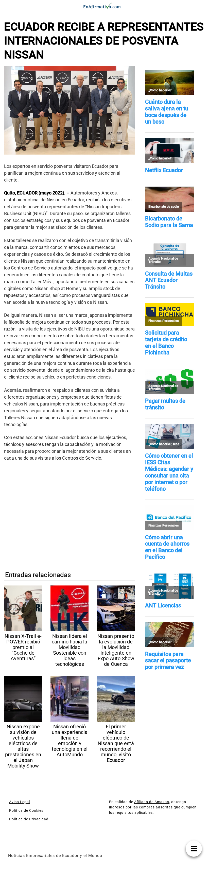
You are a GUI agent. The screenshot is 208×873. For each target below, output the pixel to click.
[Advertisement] (69, 514)
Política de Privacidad (28, 819)
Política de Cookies (26, 810)
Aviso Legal (19, 802)
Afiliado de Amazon (151, 802)
